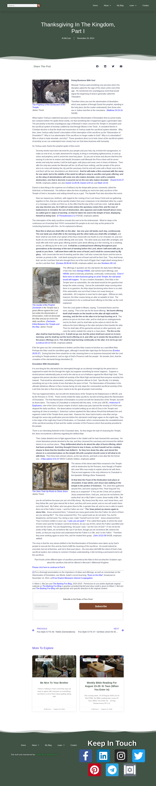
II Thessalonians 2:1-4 (67, 216)
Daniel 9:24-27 (117, 180)
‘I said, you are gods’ (76, 521)
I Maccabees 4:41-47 (50, 459)
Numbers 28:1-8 (108, 263)
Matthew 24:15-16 (115, 110)
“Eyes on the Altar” (95, 575)
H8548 (66, 274)
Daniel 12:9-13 (86, 183)
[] (72, 359)
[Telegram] (112, 769)
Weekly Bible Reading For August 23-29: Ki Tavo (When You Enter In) (102, 686)
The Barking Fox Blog (62, 584)
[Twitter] (138, 755)
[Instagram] (121, 755)
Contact (145, 5)
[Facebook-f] (85, 755)
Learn (132, 5)
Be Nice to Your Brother (54, 682)
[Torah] (129, 769)
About (106, 5)
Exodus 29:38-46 (64, 263)
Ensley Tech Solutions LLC (47, 755)
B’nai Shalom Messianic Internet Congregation (72, 578)
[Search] (38, 5)
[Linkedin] (103, 755)
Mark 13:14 (102, 183)
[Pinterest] (94, 769)
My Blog (120, 5)
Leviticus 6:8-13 (43, 343)
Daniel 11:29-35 (72, 183)
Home (95, 5)
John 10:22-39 (100, 536)
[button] (97, 66)
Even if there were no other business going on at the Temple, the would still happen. (93, 277)
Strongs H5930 (83, 271)
